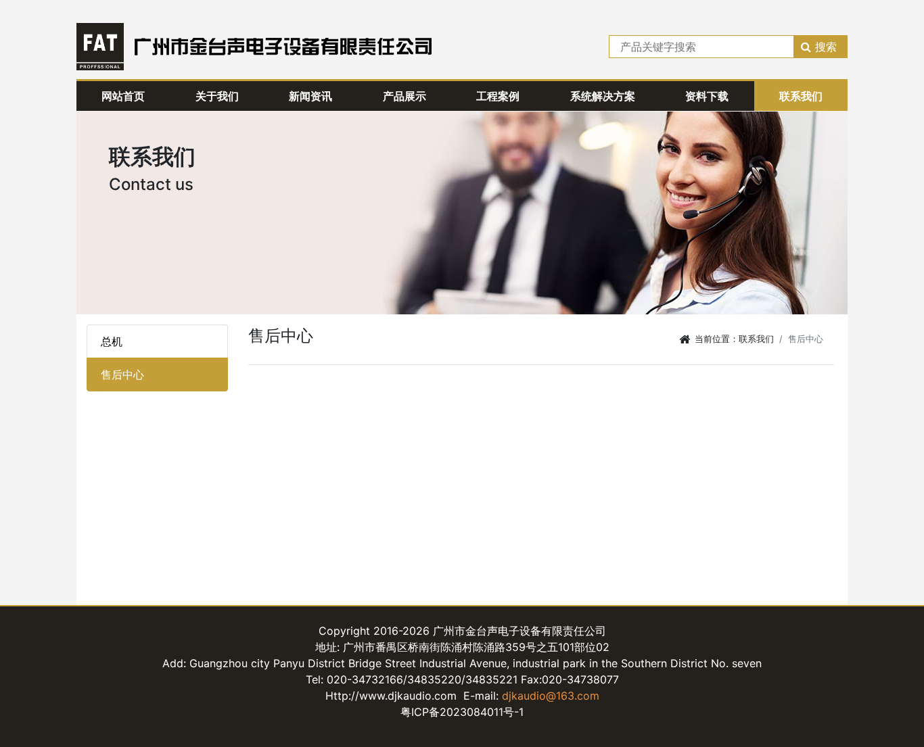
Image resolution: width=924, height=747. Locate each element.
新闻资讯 (310, 96)
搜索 (826, 46)
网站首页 (123, 96)
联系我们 (801, 96)
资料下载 (707, 96)
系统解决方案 (602, 96)
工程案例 (497, 96)
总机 (111, 341)
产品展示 (404, 96)
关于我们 (217, 96)
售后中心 (122, 374)
